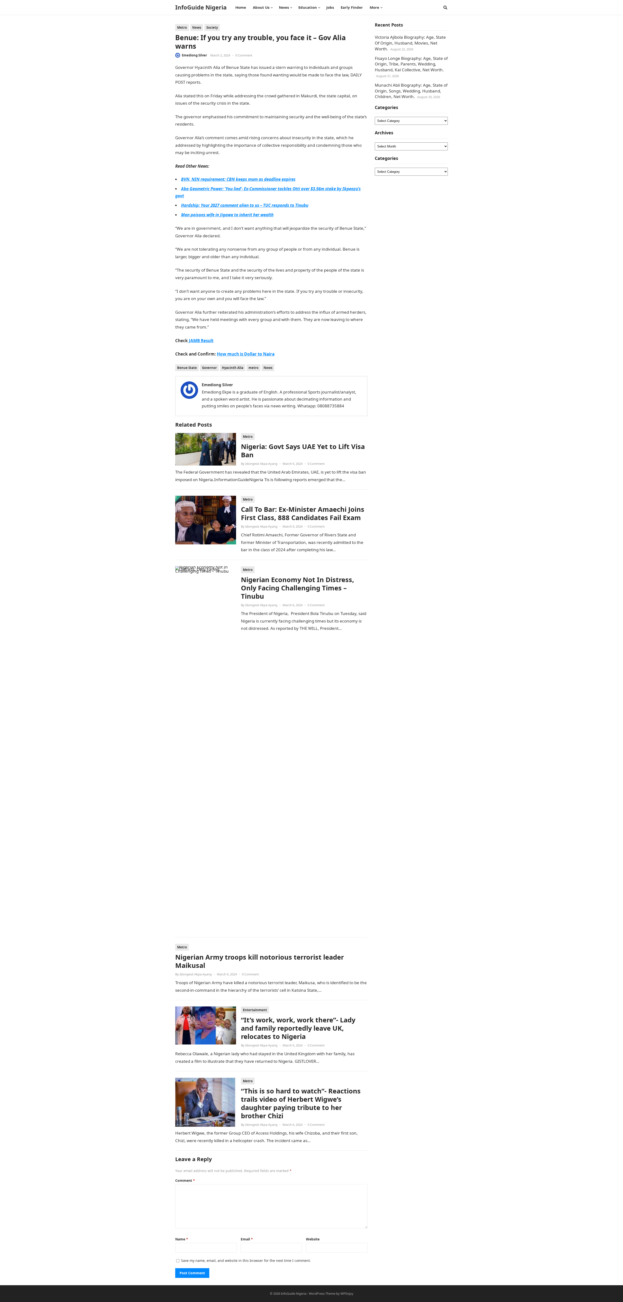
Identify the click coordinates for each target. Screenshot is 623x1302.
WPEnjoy (346, 1293)
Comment (185, 1180)
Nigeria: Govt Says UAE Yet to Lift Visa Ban (303, 450)
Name (181, 1239)
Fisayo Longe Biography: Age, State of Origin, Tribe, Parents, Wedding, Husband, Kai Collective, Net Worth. (411, 64)
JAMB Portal (271, 256)
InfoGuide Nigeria (201, 7)
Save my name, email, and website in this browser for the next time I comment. (246, 1260)
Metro (182, 27)
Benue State (187, 368)
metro (253, 368)
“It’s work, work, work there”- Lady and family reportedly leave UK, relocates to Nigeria (298, 1028)
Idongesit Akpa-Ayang (261, 463)
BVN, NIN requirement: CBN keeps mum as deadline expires (238, 179)
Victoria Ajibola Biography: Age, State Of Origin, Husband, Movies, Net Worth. (410, 43)
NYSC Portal (261, 103)
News (196, 27)
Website (313, 1239)
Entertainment (255, 1010)
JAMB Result (213, 82)
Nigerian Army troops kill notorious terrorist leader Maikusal (259, 961)
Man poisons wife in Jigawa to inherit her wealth (227, 215)
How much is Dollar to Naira (246, 354)
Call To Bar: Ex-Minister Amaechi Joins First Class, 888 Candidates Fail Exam (302, 513)
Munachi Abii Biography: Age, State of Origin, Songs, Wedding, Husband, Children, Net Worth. (411, 91)
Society (212, 27)
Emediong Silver (194, 55)
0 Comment (243, 55)
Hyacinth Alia (232, 368)
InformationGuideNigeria (243, 152)
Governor (209, 368)
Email (247, 1239)
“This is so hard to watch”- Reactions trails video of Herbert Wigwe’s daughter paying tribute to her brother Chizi (301, 1103)
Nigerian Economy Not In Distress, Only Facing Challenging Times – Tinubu (297, 588)
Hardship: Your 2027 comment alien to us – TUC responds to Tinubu (244, 205)
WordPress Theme (322, 1293)
